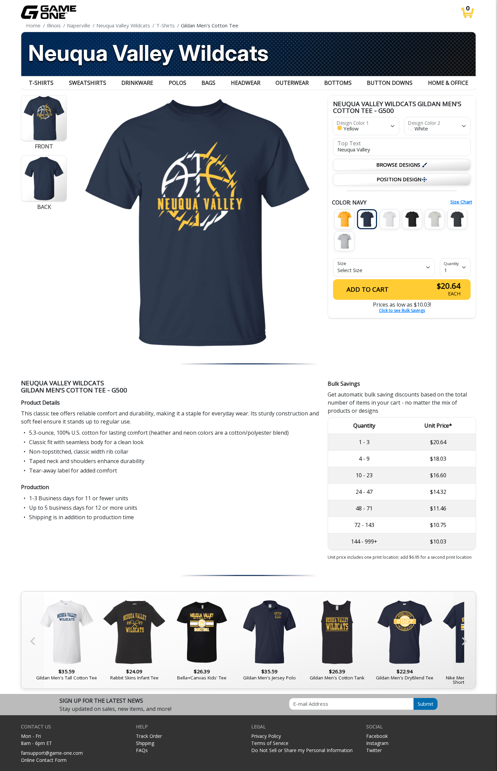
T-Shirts (41, 83)
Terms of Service (269, 743)
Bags (208, 83)
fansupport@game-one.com (52, 753)
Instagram (377, 743)
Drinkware (137, 83)
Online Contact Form (44, 760)
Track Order (149, 736)
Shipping (145, 743)
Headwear (245, 83)
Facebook (377, 736)
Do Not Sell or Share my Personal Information (302, 750)
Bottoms (338, 83)
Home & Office (448, 83)
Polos (177, 83)
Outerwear (292, 83)
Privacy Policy (266, 736)
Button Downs (389, 83)
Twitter (374, 750)
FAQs (142, 750)
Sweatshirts (87, 83)
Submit (425, 703)
